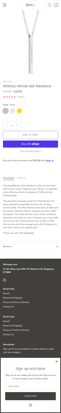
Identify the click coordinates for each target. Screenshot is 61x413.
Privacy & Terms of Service (16, 302)
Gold (19, 110)
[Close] (56, 361)
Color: (9, 104)
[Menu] (4, 5)
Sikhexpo (7, 81)
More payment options (30, 151)
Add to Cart (30, 135)
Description (8, 177)
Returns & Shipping (12, 297)
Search (6, 293)
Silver (5, 110)
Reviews (21, 177)
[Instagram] (30, 405)
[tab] (10, 178)
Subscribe (30, 396)
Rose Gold (12, 110)
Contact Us (8, 306)
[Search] (49, 5)
